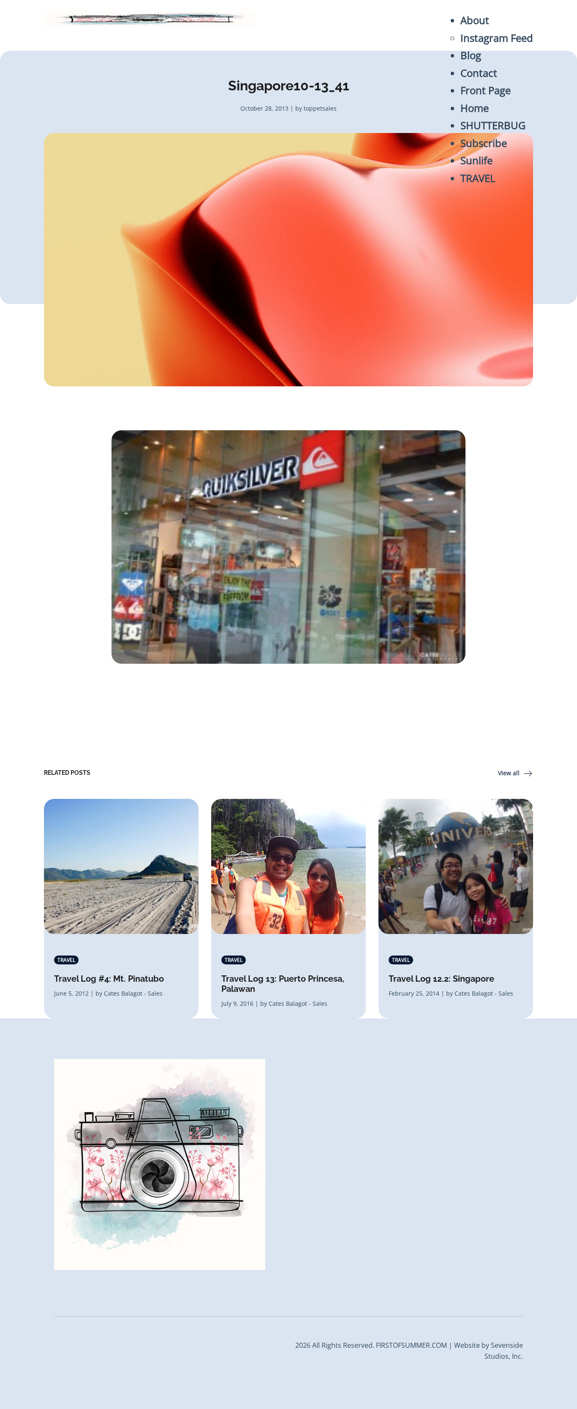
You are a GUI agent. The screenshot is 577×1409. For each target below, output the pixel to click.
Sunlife (476, 160)
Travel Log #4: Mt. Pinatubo (109, 979)
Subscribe (483, 143)
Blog (470, 55)
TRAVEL (477, 178)
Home (474, 108)
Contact (478, 73)
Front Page (485, 90)
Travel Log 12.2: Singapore (441, 979)
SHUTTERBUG (492, 125)
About (474, 20)
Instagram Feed (496, 38)
